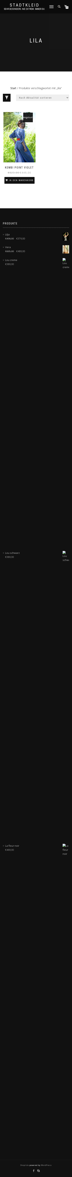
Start (13, 88)
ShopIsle (24, 1165)
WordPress (46, 1165)
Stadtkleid (24, 5)
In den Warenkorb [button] (21, 180)
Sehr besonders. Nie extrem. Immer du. (24, 9)
